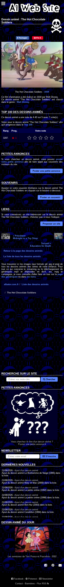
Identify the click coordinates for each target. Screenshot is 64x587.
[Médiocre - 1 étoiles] (29, 138)
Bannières (30, 583)
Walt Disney (23, 102)
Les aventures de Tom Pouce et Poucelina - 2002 (32, 556)
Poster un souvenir (50, 197)
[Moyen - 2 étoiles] (35, 138)
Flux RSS (42, 583)
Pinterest (32, 579)
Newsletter (47, 579)
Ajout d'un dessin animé (26, 470)
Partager (22, 38)
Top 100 (28, 124)
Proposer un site (51, 223)
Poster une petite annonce (46, 171)
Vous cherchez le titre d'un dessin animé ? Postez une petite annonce (32, 442)
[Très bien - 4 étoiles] (46, 138)
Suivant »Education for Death (40, 244)
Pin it (38, 38)
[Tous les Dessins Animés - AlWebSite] (34, 13)
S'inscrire (50, 456)
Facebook (18, 579)
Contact (19, 583)
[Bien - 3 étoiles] (40, 138)
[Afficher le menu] (3, 4)
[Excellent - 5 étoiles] (52, 138)
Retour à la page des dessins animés (23, 251)
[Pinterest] (52, 565)
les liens (31, 276)
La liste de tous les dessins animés (22, 256)
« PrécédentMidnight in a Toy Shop (25, 237)
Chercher (50, 379)
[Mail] (60, 565)
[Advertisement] (32, 337)
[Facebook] (45, 565)
